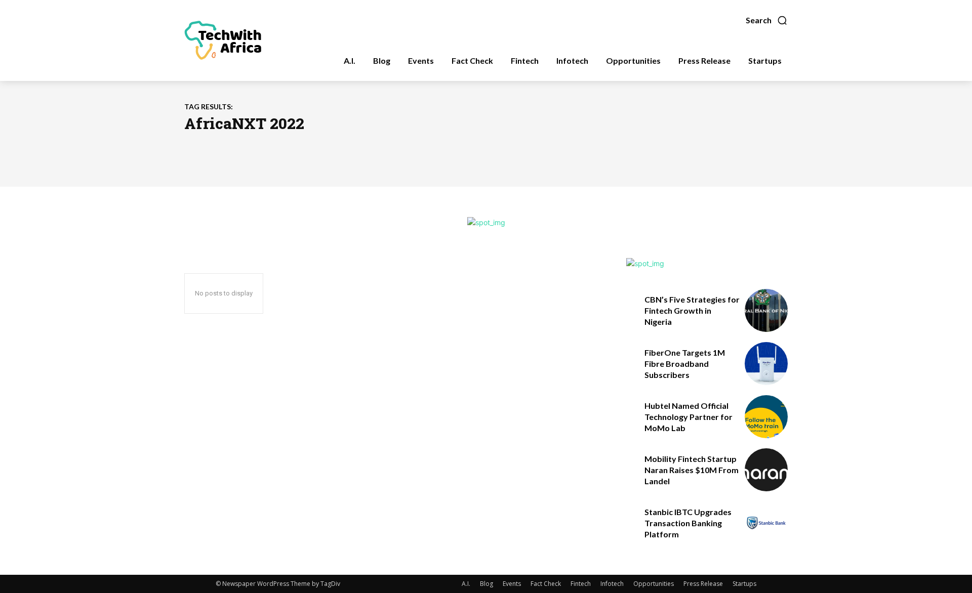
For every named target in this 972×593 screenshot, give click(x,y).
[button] (767, 20)
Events (512, 583)
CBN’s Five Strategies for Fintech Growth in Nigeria (692, 310)
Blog (486, 583)
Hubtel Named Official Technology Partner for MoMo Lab (688, 417)
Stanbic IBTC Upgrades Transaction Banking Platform (688, 523)
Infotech (612, 583)
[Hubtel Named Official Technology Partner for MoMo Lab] (766, 416)
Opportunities (653, 583)
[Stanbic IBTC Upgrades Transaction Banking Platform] (766, 522)
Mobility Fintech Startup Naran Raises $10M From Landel (691, 470)
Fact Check (546, 583)
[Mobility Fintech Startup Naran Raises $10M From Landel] (766, 469)
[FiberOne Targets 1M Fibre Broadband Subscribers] (766, 363)
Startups (744, 583)
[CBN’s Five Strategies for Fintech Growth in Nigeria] (766, 310)
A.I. (466, 583)
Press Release (703, 583)
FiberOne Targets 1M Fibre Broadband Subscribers (684, 364)
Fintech (581, 583)
